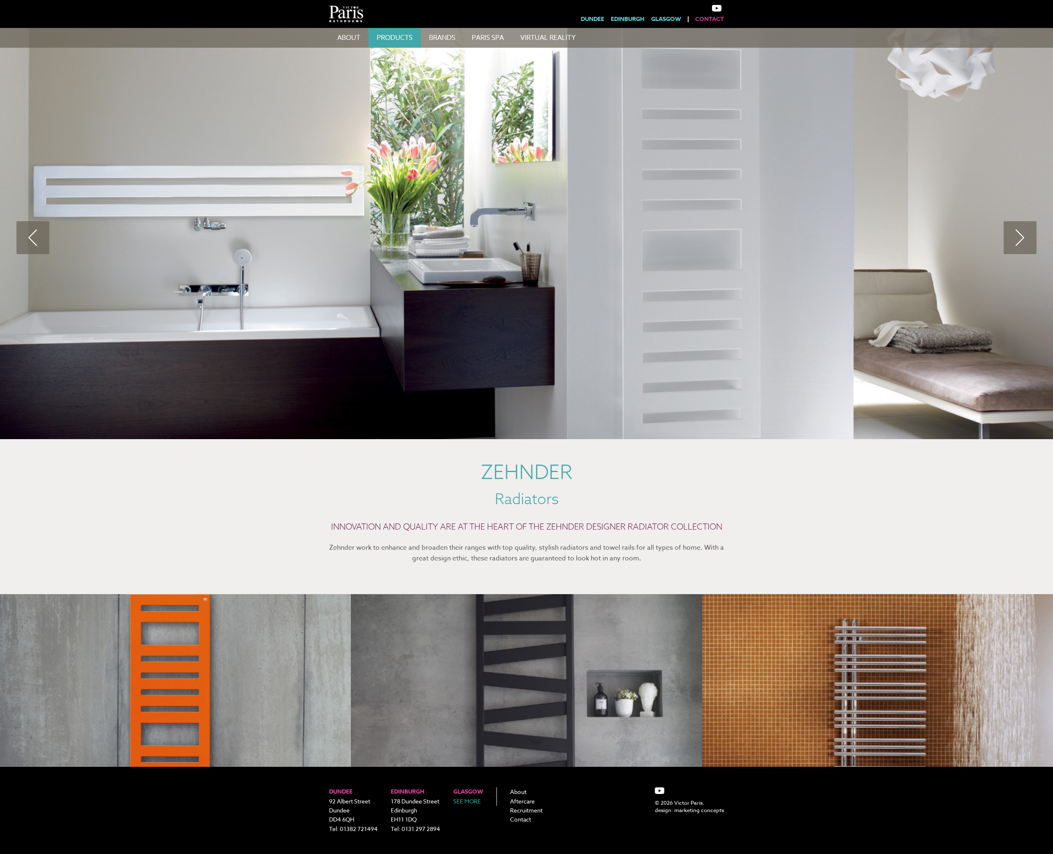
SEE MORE (467, 801)
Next (1020, 237)
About (348, 38)
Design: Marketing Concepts (689, 810)
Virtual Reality (547, 38)
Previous (32, 237)
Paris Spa (488, 38)
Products (395, 38)
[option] (526, 233)
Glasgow (666, 19)
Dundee (592, 19)
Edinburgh (628, 19)
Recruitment (526, 810)
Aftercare (522, 801)
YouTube (716, 8)
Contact (709, 19)
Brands (442, 38)
